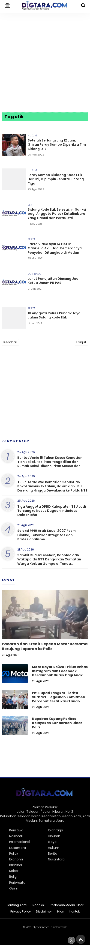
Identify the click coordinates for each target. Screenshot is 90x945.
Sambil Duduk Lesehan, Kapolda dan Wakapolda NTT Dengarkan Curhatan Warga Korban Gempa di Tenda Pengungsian (49, 561)
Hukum (32, 135)
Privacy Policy (20, 912)
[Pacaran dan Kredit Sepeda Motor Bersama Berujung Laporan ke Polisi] (45, 630)
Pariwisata (17, 882)
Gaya (52, 841)
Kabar (13, 870)
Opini (13, 888)
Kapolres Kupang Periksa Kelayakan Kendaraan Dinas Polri (57, 722)
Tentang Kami (16, 905)
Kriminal (15, 865)
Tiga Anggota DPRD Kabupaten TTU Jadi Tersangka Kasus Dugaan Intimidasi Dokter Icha (51, 510)
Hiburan (54, 836)
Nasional (16, 836)
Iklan (60, 912)
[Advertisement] (45, 59)
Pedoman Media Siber (67, 905)
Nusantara (17, 847)
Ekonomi (16, 859)
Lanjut (81, 342)
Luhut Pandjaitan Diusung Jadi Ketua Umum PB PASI (53, 280)
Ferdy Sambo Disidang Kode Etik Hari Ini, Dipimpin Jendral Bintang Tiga (56, 179)
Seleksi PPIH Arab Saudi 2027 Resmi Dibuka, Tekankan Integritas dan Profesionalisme (47, 534)
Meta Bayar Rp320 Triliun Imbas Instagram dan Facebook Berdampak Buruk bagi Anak (60, 671)
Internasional (19, 841)
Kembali (10, 342)
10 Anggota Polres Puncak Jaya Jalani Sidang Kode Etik (54, 315)
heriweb (61, 927)
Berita (31, 204)
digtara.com (41, 927)
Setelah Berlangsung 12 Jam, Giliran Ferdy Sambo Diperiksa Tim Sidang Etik (57, 144)
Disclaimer (44, 912)
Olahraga (34, 274)
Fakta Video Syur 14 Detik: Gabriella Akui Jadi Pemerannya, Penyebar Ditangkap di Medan (55, 248)
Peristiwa (16, 830)
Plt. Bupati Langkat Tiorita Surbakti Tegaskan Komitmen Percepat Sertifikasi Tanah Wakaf (58, 699)
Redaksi (39, 905)
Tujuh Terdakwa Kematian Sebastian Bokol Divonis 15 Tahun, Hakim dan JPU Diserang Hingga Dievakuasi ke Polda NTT (52, 486)
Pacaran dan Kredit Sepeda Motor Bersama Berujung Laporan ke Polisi (45, 646)
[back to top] (80, 939)
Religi (13, 876)
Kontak (74, 912)
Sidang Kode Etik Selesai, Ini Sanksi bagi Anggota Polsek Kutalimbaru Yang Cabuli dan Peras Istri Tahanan (57, 215)
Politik (13, 853)
